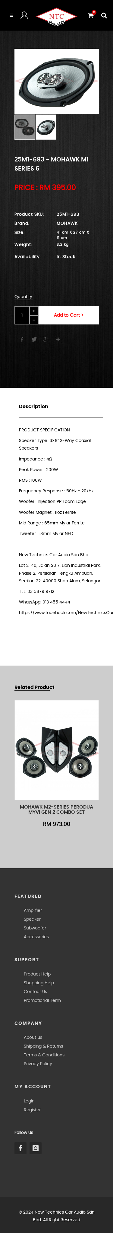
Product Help (37, 974)
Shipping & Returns (43, 1046)
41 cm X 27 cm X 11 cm (73, 233)
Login (29, 1101)
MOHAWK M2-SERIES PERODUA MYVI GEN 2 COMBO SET (56, 810)
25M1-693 (68, 214)
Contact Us (35, 992)
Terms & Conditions (44, 1055)
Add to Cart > (68, 315)
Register (32, 1110)
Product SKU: (29, 214)
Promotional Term (42, 1001)
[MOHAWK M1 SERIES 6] (56, 81)
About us (33, 1037)
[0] (90, 14)
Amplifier (33, 911)
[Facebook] (20, 1148)
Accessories (36, 937)
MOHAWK (67, 223)
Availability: (27, 257)
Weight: (23, 245)
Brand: (22, 223)
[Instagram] (36, 1148)
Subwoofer (35, 928)
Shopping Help (39, 983)
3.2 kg (63, 244)
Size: (19, 233)
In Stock (66, 257)
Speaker (32, 919)
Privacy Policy (38, 1064)
